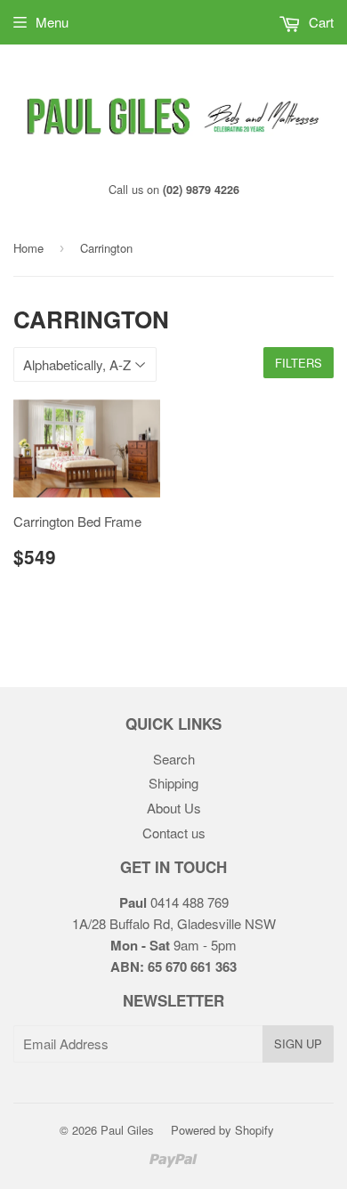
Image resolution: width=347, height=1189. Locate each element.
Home (28, 247)
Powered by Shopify (222, 1129)
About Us (174, 807)
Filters (298, 362)
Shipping (173, 782)
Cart (319, 21)
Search (174, 758)
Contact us (174, 832)
